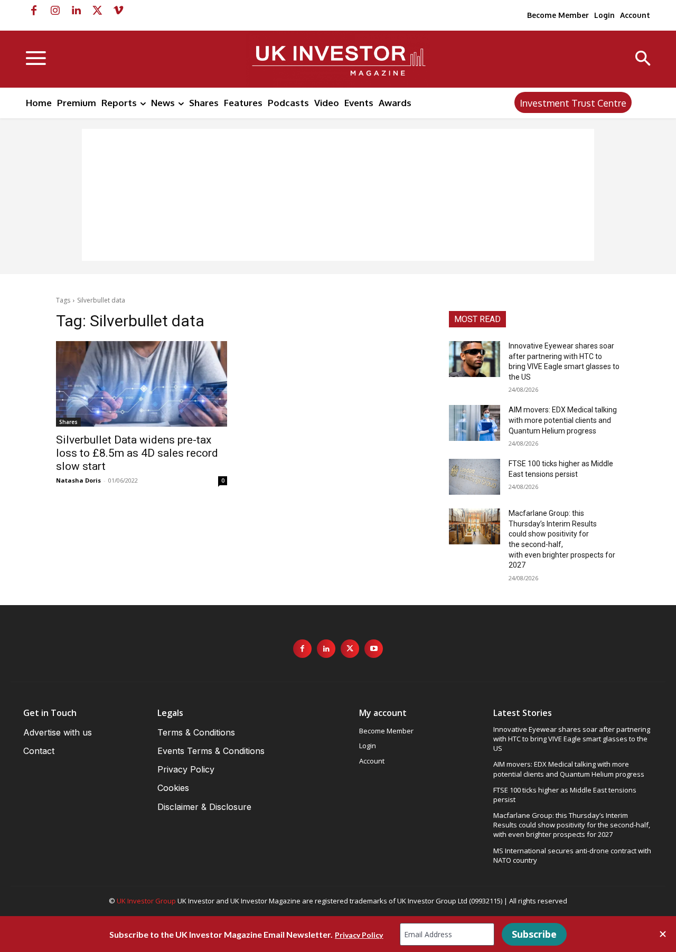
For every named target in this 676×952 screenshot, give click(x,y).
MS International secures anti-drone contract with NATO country (572, 855)
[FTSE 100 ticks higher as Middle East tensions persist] (474, 477)
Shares (68, 422)
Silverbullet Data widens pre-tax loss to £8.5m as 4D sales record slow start (137, 453)
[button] (643, 59)
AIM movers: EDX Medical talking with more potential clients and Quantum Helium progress (563, 420)
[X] (97, 10)
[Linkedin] (76, 10)
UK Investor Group (146, 901)
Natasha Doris (78, 480)
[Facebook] (33, 10)
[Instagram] (54, 10)
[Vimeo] (118, 10)
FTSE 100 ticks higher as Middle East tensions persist (564, 794)
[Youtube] (373, 648)
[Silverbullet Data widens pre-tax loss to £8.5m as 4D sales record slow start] (141, 384)
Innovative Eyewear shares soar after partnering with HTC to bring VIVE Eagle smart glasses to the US (571, 738)
